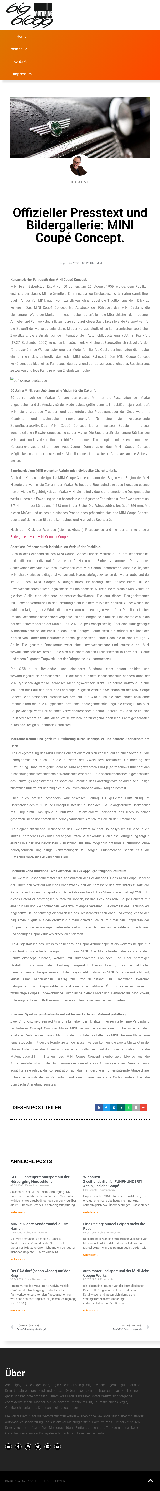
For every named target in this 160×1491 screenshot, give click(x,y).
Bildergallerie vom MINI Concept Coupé (39, 537)
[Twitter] (38, 1446)
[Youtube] (57, 1446)
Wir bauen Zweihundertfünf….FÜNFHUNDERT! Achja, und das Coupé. (112, 1181)
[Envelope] (8, 1446)
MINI (99, 263)
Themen (15, 49)
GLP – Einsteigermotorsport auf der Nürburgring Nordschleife (39, 1179)
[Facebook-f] (18, 1446)
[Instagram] (28, 1446)
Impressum (22, 74)
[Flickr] (47, 1446)
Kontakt (20, 61)
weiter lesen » (17, 1212)
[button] (98, 1107)
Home (21, 36)
